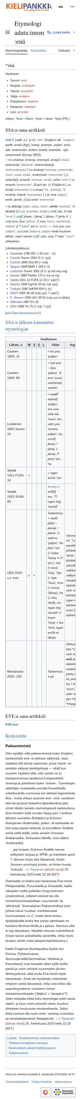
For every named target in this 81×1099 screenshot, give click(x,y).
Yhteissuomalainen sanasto (28, 1043)
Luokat (11, 1038)
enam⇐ (33, 101)
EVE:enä (11, 724)
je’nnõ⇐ (23, 112)
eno (54, 486)
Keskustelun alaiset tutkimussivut (32, 1048)
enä (24, 80)
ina (28, 916)
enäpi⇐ (24, 96)
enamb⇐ (27, 91)
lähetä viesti (54, 869)
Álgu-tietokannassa (21, 313)
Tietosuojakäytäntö (17, 1081)
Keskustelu (16, 736)
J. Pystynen (35, 869)
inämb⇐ (30, 107)
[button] (61, 7)
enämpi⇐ (28, 85)
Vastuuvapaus (63, 1081)
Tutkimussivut (18, 1053)
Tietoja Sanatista (41, 1081)
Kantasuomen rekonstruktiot (39, 1038)
